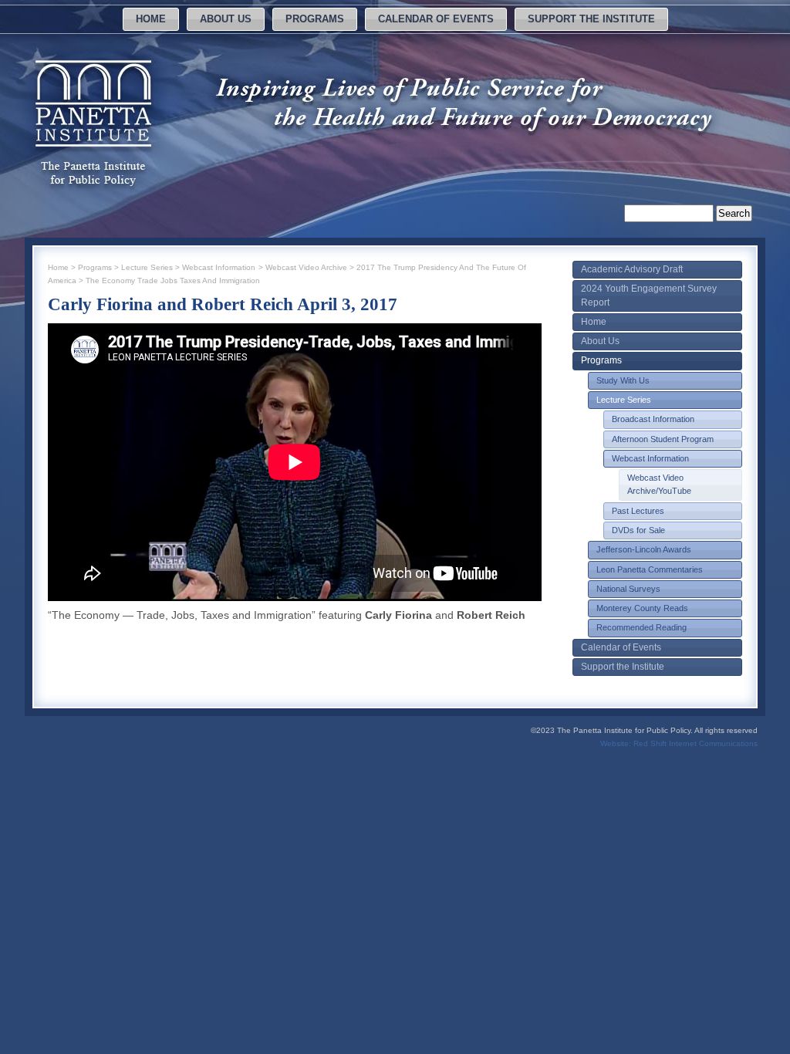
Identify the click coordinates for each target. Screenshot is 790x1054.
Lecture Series (623, 399)
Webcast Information (650, 458)
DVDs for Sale (638, 530)
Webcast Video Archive (306, 267)
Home (151, 19)
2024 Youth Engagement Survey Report (649, 295)
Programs (314, 19)
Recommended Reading (641, 627)
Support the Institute (591, 19)
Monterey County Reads (642, 608)
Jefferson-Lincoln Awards (643, 549)
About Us (226, 19)
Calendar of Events (436, 19)
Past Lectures (638, 510)
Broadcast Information (653, 419)
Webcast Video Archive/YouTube (659, 484)
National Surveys (628, 588)
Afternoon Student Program (663, 439)
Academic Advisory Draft (632, 269)
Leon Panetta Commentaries (649, 569)
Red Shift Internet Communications (695, 743)
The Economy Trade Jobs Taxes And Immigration (173, 280)
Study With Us (623, 380)
